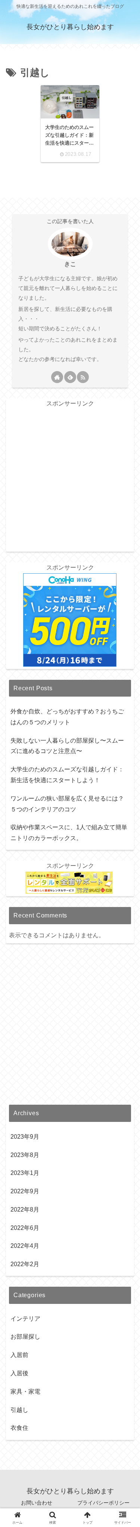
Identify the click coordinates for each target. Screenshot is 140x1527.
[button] (123, 1123)
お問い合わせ (36, 1503)
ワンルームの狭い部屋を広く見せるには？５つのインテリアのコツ (67, 803)
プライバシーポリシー (103, 1503)
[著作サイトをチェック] (57, 377)
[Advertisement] (70, 479)
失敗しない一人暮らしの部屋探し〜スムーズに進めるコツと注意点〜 (67, 746)
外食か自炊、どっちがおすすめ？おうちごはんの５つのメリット (67, 716)
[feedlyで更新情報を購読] (70, 377)
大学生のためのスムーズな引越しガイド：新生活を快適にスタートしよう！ (67, 774)
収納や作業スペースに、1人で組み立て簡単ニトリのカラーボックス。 (68, 832)
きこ (70, 264)
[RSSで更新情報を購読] (83, 377)
